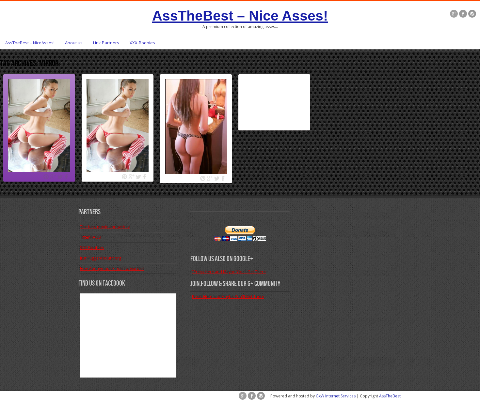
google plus (53, 177)
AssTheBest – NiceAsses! (30, 43)
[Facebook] (463, 14)
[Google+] (454, 14)
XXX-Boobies (142, 43)
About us (74, 43)
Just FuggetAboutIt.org (100, 258)
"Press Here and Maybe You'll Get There (229, 272)
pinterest (46, 177)
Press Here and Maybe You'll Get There (228, 296)
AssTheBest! (390, 396)
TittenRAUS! (90, 237)
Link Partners (106, 43)
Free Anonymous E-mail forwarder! (112, 268)
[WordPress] (472, 14)
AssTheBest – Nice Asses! (240, 15)
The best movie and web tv (105, 227)
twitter (60, 177)
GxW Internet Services (336, 396)
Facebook (67, 177)
